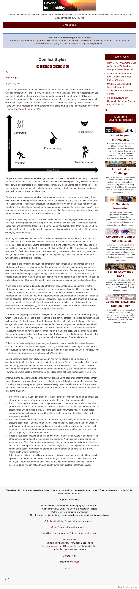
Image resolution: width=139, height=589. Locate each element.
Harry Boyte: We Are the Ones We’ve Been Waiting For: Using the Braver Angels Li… (121, 66)
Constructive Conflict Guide (80, 40)
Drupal (75, 561)
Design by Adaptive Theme (128, 587)
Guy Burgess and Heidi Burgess (56, 545)
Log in (6, 578)
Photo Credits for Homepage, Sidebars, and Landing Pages (69, 533)
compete (69, 181)
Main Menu (69, 24)
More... (108, 110)
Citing (54, 527)
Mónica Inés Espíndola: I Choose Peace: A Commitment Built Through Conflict (120, 88)
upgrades (39, 40)
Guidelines (49, 521)
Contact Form (69, 555)
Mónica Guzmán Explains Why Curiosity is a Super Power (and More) (119, 76)
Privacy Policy (69, 539)
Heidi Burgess (12, 77)
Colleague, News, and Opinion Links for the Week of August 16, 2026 (121, 101)
